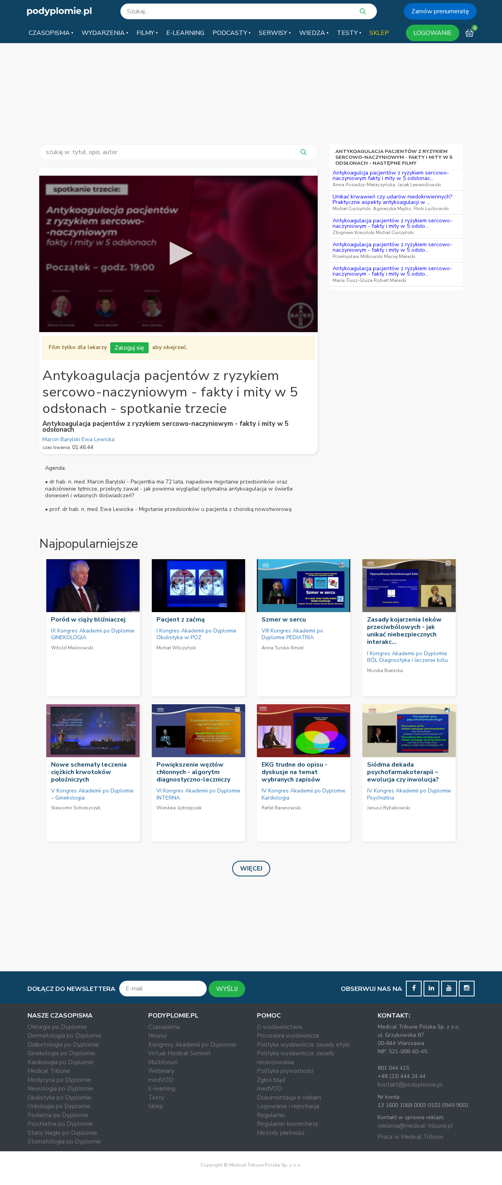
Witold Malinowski (72, 648)
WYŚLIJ (227, 989)
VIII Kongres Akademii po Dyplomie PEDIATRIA (292, 634)
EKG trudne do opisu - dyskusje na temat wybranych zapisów (294, 772)
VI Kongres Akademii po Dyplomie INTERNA (198, 794)
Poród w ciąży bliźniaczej (88, 619)
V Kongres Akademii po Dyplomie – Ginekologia (92, 794)
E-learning (161, 1088)
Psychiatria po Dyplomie (60, 1124)
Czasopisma (164, 1027)
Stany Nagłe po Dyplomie (62, 1133)
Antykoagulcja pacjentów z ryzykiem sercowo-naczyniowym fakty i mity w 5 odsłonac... (391, 175)
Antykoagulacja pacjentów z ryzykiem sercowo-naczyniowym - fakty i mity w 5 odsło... (392, 223)
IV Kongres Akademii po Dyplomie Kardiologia (304, 794)
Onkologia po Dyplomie (59, 1106)
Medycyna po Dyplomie (59, 1080)
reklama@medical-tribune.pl (415, 1126)
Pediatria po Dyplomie (57, 1115)
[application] (178, 254)
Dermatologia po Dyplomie (64, 1036)
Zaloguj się (129, 348)
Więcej (251, 868)
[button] (50, 33)
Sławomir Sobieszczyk (75, 808)
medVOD (160, 1080)
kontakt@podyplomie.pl (410, 1085)
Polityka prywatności (285, 1071)
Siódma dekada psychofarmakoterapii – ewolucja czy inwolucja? (403, 772)
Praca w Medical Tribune (411, 1137)
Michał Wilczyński (176, 648)
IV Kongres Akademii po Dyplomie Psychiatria (409, 794)
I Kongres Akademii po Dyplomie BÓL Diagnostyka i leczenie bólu (407, 657)
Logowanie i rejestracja (288, 1106)
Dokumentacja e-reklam (289, 1097)
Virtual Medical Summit (179, 1053)
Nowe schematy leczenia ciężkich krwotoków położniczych (89, 772)
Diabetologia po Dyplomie (63, 1045)
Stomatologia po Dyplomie (64, 1141)
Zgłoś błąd (271, 1080)
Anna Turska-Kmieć (283, 648)
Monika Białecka (385, 670)
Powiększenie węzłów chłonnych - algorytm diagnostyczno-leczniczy (193, 772)
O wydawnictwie (279, 1027)
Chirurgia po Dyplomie (57, 1027)
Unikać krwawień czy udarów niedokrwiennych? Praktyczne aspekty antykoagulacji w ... (392, 199)
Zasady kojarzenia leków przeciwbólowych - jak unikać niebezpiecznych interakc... (404, 631)
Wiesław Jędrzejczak (179, 808)
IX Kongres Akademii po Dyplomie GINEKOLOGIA (93, 634)
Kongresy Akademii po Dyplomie (192, 1045)
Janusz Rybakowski (388, 808)
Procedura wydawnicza (288, 1036)
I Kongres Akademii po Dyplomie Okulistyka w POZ (196, 634)
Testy (156, 1097)
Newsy (157, 1036)
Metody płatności (280, 1133)
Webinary (161, 1071)
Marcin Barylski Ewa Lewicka (78, 439)
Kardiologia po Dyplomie (60, 1062)
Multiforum (163, 1062)
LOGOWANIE (432, 33)
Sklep (155, 1106)
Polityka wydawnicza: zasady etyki (303, 1045)
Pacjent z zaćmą (180, 619)
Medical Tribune (48, 1071)
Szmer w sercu (284, 619)
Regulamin (271, 1115)
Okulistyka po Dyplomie (59, 1097)
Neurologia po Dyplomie (60, 1088)
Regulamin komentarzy (287, 1124)
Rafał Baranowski (281, 808)
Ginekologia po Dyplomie (61, 1053)
